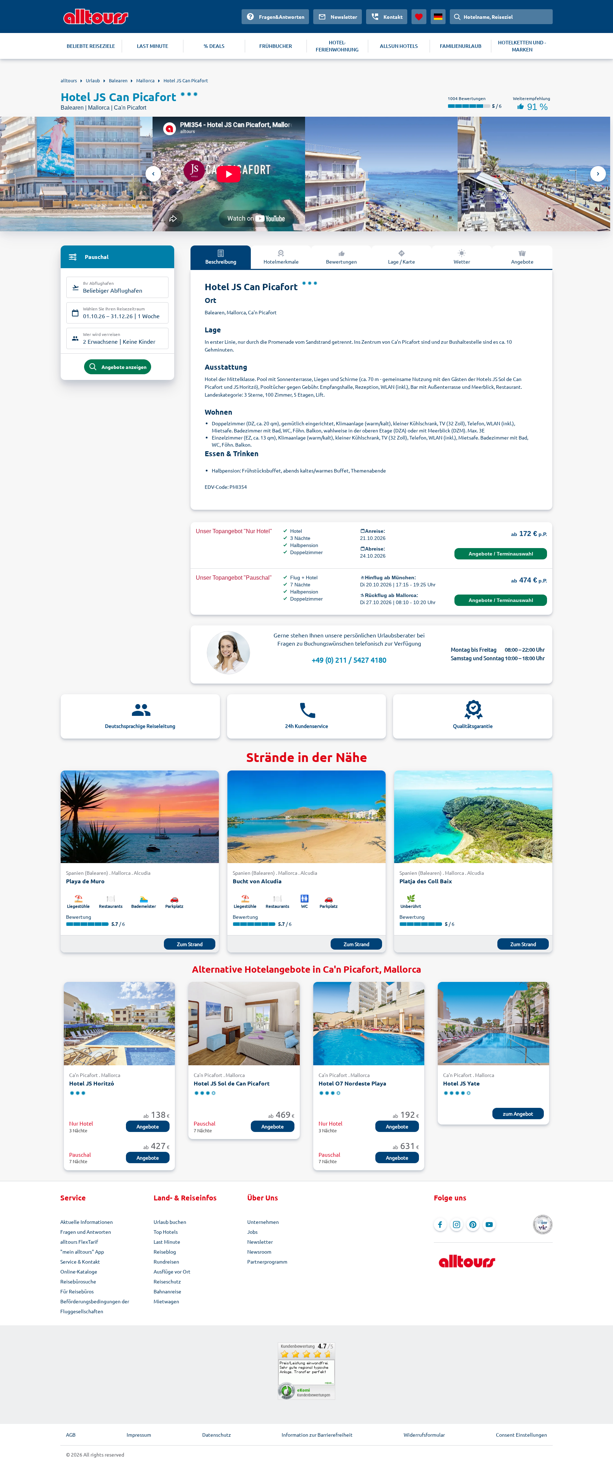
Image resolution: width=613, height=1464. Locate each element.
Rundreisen (166, 1261)
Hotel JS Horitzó (91, 1083)
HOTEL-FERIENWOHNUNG (337, 46)
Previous (153, 174)
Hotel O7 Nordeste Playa (352, 1083)
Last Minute (167, 1241)
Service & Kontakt (80, 1261)
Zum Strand (190, 944)
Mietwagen (166, 1301)
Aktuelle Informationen (86, 1222)
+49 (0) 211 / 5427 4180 (349, 659)
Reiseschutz (167, 1281)
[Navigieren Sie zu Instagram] (456, 1224)
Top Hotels (166, 1231)
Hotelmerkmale (281, 261)
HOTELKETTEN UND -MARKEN (522, 46)
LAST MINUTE (152, 46)
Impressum (139, 1434)
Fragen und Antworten (85, 1231)
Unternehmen (263, 1222)
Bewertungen (341, 261)
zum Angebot (518, 1113)
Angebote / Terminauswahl (501, 554)
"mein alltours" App (82, 1251)
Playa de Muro (85, 881)
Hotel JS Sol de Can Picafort (232, 1083)
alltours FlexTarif (79, 1241)
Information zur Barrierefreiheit (317, 1434)
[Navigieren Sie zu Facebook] (440, 1224)
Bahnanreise (167, 1291)
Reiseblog (165, 1251)
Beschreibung (220, 261)
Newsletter (260, 1241)
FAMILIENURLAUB (460, 46)
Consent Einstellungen (521, 1434)
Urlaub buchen (170, 1222)
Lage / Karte (401, 261)
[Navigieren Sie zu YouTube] (489, 1224)
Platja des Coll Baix (425, 881)
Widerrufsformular (424, 1434)
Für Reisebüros (77, 1291)
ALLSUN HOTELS (399, 46)
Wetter (462, 261)
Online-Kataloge (78, 1271)
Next (598, 174)
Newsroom (259, 1251)
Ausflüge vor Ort (172, 1271)
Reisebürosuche (78, 1281)
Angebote (522, 261)
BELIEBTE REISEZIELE (91, 46)
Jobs (252, 1231)
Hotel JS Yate (461, 1083)
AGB (71, 1434)
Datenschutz (216, 1434)
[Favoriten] (419, 16)
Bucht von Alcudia (257, 881)
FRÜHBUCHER (275, 46)
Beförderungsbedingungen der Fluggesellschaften (94, 1306)
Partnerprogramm (267, 1261)
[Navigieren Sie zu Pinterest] (472, 1224)
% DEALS (214, 46)
